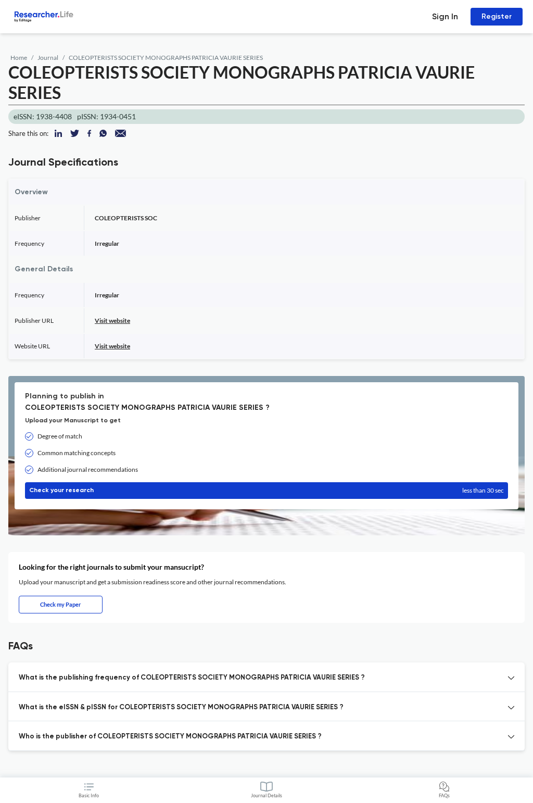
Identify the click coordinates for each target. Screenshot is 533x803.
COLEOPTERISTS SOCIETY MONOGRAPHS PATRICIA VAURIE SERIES (166, 57)
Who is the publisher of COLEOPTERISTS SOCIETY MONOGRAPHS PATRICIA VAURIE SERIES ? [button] (170, 736)
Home (18, 57)
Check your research (266, 490)
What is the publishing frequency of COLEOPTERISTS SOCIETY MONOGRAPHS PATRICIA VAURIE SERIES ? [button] (192, 677)
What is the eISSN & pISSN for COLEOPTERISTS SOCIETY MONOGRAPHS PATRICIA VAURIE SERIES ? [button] (181, 707)
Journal (47, 57)
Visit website (112, 320)
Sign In (445, 16)
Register (496, 16)
